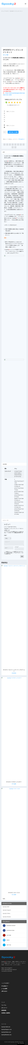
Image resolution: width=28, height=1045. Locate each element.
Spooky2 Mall (6, 906)
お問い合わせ (4, 991)
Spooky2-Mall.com (5, 1026)
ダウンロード (4, 1007)
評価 (5, 535)
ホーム (2, 11)
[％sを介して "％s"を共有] (4, 144)
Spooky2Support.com (6, 1029)
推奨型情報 (3, 1010)
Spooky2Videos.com (6, 1032)
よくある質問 (4, 988)
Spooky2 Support (7, 910)
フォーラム (3, 1005)
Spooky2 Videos (6, 913)
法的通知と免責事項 (5, 1013)
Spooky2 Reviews (7, 916)
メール (17, 547)
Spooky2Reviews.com (6, 1034)
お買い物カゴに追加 (13, 132)
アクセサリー (7, 11)
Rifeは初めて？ (4, 986)
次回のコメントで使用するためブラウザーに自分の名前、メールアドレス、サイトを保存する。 (14, 552)
